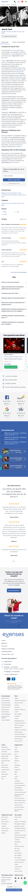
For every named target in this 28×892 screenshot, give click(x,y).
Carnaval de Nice (18, 805)
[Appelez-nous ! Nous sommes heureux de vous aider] (15, 2)
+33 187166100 (14, 667)
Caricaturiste (18, 841)
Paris (16, 749)
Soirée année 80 (18, 738)
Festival (9, 193)
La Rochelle (17, 781)
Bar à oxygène (18, 857)
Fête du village (18, 714)
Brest (16, 778)
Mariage (3, 193)
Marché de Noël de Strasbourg (19, 795)
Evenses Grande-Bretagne (5, 717)
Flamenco (3, 772)
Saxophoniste (4, 830)
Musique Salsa (4, 756)
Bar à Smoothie (18, 853)
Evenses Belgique (5, 700)
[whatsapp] (9, 626)
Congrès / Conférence (20, 709)
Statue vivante (18, 817)
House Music (4, 765)
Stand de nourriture (19, 862)
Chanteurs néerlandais (6, 883)
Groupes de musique (13, 356)
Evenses (3, 4)
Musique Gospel (5, 769)
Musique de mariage (6, 754)
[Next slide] (26, 16)
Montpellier (17, 765)
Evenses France (5, 698)
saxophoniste (20, 71)
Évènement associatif (20, 734)
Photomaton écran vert (20, 830)
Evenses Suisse (5, 709)
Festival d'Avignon (19, 790)
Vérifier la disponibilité (14, 180)
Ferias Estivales (18, 787)
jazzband (18, 79)
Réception (14, 193)
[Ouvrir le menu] (26, 1)
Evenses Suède (5, 711)
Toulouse (17, 756)
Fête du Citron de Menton (19, 810)
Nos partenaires (5, 696)
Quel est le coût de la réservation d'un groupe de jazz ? (13, 303)
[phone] (14, 626)
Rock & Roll (4, 751)
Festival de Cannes (19, 783)
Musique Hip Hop (5, 760)
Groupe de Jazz (16, 31)
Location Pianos (18, 866)
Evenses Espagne (5, 720)
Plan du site (4, 646)
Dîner (19, 193)
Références (4, 643)
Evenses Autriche (5, 707)
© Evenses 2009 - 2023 (7, 654)
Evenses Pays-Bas (5, 702)
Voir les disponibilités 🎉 (14, 590)
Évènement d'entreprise (20, 700)
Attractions (17, 868)
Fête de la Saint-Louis (20, 802)
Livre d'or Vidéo (18, 871)
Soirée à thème (5, 821)
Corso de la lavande (19, 807)
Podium (16, 864)
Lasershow (17, 833)
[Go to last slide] (2, 16)
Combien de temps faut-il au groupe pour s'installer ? (12, 323)
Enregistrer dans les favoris (10, 36)
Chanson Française (5, 749)
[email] (5, 626)
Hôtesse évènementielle (20, 835)
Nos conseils (18, 815)
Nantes (16, 758)
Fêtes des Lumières (19, 798)
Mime (16, 844)
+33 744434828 (15, 671)
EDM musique (4, 774)
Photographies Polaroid (20, 828)
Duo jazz (8, 31)
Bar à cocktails (18, 855)
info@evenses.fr (14, 674)
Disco (2, 778)
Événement (4, 195)
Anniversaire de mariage (20, 736)
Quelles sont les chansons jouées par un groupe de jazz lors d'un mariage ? (13, 310)
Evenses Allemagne (6, 705)
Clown (16, 819)
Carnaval (17, 705)
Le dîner (16, 711)
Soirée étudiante (18, 732)
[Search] (19, 2)
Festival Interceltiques (20, 785)
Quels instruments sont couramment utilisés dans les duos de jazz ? (12, 288)
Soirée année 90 (18, 741)
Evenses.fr (18, 146)
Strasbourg (17, 769)
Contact (3, 640)
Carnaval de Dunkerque (20, 792)
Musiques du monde (6, 815)
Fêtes (16, 696)
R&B (2, 763)
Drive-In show (4, 817)
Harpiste (3, 833)
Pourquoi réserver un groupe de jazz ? (13, 298)
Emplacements (19, 745)
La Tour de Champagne (20, 860)
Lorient (16, 776)
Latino (5, 214)
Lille (15, 763)
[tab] (10, 25)
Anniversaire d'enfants (20, 723)
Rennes (16, 767)
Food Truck (17, 850)
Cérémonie (17, 707)
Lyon (16, 754)
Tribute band (22, 356)
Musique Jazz (4, 758)
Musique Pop (4, 747)
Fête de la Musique (19, 725)
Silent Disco (4, 819)
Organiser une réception (20, 729)
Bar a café (17, 848)
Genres (3, 745)
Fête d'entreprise (13, 195)
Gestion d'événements (20, 837)
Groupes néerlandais (6, 877)
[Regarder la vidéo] (14, 16)
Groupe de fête (5, 828)
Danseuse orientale (19, 846)
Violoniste (3, 826)
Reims (16, 772)
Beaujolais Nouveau (19, 720)
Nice (16, 774)
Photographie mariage (20, 823)
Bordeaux (17, 760)
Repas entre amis (19, 702)
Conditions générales (6, 651)
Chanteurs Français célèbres (6, 880)
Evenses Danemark (5, 714)
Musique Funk (4, 767)
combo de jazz (16, 50)
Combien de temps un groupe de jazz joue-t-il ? (12, 316)
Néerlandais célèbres (7, 875)
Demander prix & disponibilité (11, 367)
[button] (7, 361)
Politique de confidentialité (7, 648)
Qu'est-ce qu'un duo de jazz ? (10, 282)
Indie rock (3, 776)
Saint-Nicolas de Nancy (20, 800)
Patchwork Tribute (7, 354)
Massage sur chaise (19, 826)
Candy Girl (17, 839)
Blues (5, 211)
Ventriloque (4, 823)
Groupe (8, 4)
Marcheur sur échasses (20, 821)
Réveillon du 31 (18, 727)
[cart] (22, 2)
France (16, 747)
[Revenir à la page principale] (4, 1)
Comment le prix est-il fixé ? (10, 293)
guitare (3, 62)
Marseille (17, 751)
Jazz (17, 211)
